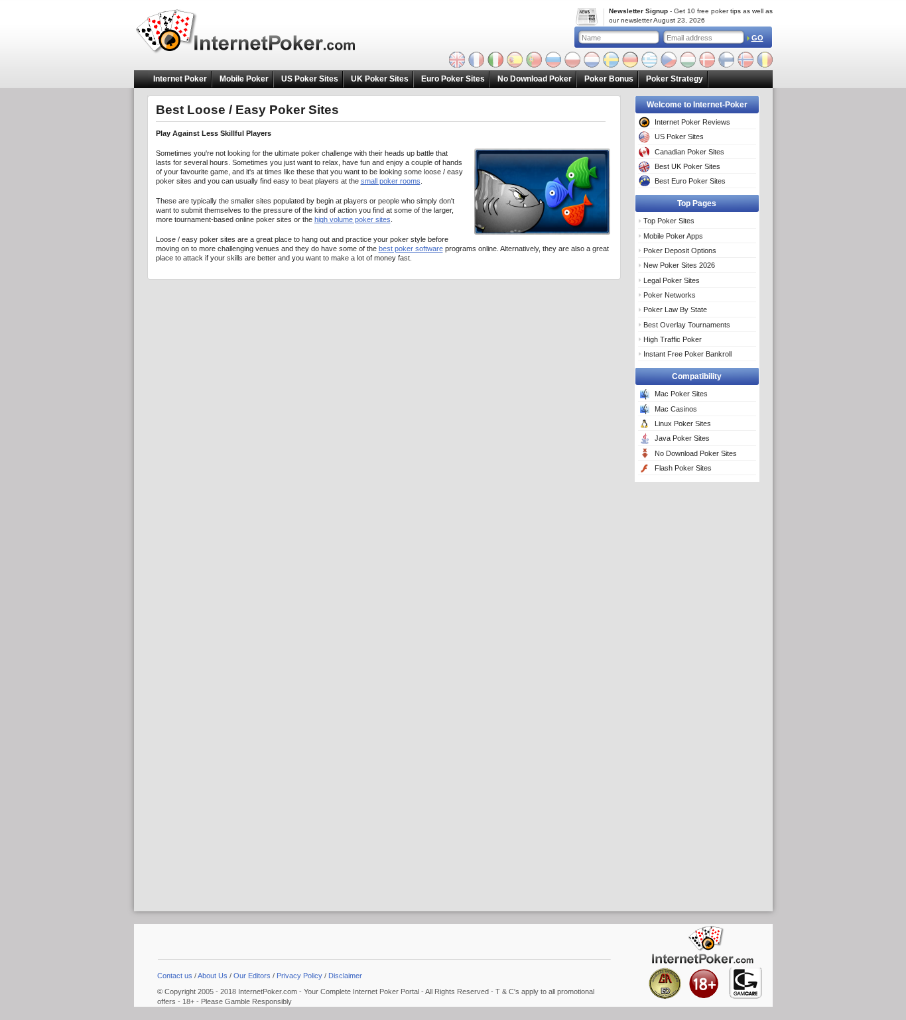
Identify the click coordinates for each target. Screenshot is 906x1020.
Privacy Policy (299, 976)
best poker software (411, 249)
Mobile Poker (244, 79)
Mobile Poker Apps (673, 236)
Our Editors (252, 976)
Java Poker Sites (682, 438)
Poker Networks (669, 295)
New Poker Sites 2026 (679, 265)
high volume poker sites (352, 219)
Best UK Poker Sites (687, 166)
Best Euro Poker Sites (690, 181)
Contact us (174, 976)
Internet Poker (180, 79)
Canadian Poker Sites (689, 152)
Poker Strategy (674, 79)
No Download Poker (534, 79)
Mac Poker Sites (681, 394)
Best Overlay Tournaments (686, 325)
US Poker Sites (309, 79)
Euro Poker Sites (453, 79)
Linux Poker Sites (683, 423)
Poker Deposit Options (679, 251)
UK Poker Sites (380, 79)
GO (757, 38)
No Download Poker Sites (696, 453)
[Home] (254, 32)
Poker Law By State (675, 309)
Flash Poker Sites (683, 468)
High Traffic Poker (672, 339)
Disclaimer (345, 976)
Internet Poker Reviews (692, 122)
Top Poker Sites (668, 221)
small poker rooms (391, 181)
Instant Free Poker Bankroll (687, 354)
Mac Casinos (676, 409)
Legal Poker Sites (671, 280)
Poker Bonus (608, 79)
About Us (212, 976)
